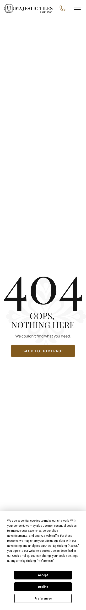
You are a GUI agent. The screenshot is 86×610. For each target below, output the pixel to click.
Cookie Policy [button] (20, 555)
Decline (43, 587)
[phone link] (64, 8)
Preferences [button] (45, 561)
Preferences (43, 598)
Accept (43, 575)
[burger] (77, 8)
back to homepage (43, 351)
